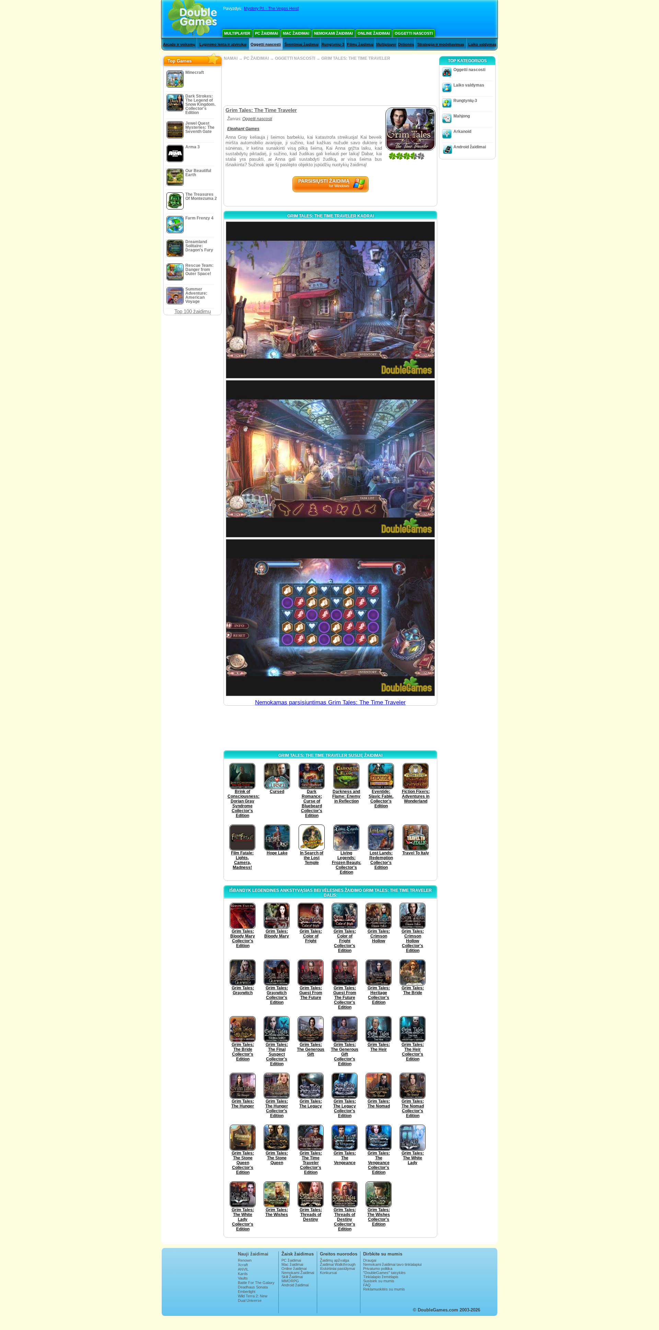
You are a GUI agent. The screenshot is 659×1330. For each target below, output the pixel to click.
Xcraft (243, 1265)
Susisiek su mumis (378, 1281)
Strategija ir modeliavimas (440, 44)
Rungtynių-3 (333, 44)
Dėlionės (406, 44)
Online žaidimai (374, 33)
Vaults (243, 1278)
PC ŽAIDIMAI (256, 58)
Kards (243, 1274)
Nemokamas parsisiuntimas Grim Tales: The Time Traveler (330, 702)
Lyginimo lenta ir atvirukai (222, 44)
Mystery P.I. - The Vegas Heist (271, 8)
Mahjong (461, 116)
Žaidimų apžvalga (334, 1260)
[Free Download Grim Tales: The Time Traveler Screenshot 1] (330, 299)
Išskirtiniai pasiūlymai (337, 1268)
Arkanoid (462, 131)
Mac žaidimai (296, 33)
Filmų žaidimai (360, 44)
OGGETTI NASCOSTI (295, 58)
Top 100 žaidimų (192, 311)
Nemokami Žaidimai (333, 33)
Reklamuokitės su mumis (384, 1289)
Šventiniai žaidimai (302, 44)
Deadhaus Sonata (253, 1287)
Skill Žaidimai (292, 1277)
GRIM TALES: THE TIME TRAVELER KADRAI (330, 216)
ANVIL (243, 1269)
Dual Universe (250, 1300)
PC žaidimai (266, 33)
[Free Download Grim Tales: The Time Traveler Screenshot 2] (330, 458)
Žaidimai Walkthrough (338, 1264)
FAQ (367, 1285)
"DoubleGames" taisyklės (384, 1273)
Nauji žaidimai (253, 1254)
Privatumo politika (377, 1268)
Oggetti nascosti (414, 33)
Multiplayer (237, 33)
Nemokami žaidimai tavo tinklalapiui (392, 1264)
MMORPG (290, 1281)
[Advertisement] (330, 83)
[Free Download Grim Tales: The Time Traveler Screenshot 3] (330, 617)
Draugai (369, 1260)
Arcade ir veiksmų (179, 44)
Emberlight (246, 1291)
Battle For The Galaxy (256, 1283)
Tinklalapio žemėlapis (380, 1277)
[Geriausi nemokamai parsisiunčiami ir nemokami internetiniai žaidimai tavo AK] (192, 19)
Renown (245, 1260)
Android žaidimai (469, 147)
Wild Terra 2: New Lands (252, 1298)
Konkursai (328, 1273)
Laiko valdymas (482, 44)
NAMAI (231, 58)
